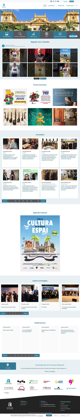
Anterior (5, 201)
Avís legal (62, 403)
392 (38, 201)
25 (25, 355)
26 (28, 355)
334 (31, 201)
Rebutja (55, 415)
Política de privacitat (64, 405)
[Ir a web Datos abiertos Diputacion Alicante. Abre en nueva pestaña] (73, 35)
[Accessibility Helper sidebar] (1, 12)
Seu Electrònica (70, 5)
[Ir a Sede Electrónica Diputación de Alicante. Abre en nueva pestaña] (6, 35)
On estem (8, 368)
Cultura (43, 184)
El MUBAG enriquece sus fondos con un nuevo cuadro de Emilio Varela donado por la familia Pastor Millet (11, 187)
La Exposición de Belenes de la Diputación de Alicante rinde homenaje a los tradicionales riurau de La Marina (69, 156)
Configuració (63, 415)
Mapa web (63, 410)
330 (15, 201)
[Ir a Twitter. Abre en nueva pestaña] (53, 1)
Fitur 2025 (44, 307)
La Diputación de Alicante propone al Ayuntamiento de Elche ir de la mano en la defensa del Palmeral (29, 156)
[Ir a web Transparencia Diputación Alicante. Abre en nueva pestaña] (20, 35)
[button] (76, 5)
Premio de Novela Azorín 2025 (8, 307)
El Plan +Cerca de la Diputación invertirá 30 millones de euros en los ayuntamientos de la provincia (69, 187)
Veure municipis (50, 371)
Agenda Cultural (40, 213)
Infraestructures (64, 184)
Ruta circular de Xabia (8, 330)
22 (15, 355)
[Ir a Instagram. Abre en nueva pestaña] (56, 1)
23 (18, 355)
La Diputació (51, 5)
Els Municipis (61, 5)
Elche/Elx (24, 153)
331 (19, 201)
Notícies (49, 184)
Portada (43, 153)
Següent (43, 201)
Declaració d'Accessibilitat (65, 408)
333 (27, 201)
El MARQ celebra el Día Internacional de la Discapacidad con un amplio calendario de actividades (10, 156)
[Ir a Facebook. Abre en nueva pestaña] (51, 1)
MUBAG (4, 184)
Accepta (48, 415)
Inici (45, 5)
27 (32, 355)
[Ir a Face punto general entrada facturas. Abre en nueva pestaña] (46, 35)
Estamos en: (24, 401)
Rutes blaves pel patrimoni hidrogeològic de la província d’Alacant (68, 332)
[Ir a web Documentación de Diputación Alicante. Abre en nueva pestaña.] (33, 35)
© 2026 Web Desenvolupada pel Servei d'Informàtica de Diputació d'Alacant (40, 412)
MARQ (4, 153)
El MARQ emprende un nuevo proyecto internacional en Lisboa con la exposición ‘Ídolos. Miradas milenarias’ (49, 187)
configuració (41, 415)
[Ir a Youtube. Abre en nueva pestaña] (58, 1)
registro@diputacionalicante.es (49, 404)
